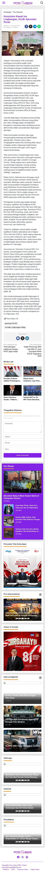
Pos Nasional (7, 27)
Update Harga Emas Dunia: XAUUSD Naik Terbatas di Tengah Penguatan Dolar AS (22, 614)
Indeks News (34, 869)
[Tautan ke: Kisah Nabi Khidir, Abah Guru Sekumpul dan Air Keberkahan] (9, 509)
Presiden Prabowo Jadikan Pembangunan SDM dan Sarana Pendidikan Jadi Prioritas (12, 380)
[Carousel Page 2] (19, 618)
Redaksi (6, 869)
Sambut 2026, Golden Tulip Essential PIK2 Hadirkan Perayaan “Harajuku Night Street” (28, 518)
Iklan (13, 869)
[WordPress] (27, 338)
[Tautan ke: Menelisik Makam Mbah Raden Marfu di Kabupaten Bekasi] (22, 482)
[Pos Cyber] (23, 3)
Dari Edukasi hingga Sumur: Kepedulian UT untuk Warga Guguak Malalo (22, 837)
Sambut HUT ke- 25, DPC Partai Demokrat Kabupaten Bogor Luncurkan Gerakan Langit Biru (31, 398)
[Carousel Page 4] (25, 618)
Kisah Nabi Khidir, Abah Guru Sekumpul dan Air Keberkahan (26, 507)
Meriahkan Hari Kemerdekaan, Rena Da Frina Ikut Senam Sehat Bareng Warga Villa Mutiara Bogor (21, 776)
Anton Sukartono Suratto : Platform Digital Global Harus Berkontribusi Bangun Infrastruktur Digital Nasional (12, 398)
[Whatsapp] (39, 26)
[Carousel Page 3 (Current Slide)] (22, 618)
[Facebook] (18, 338)
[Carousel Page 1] (17, 618)
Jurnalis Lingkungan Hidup (15, 327)
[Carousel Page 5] (28, 618)
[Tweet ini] (30, 26)
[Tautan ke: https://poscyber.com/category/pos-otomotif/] (40, 677)
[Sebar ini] (26, 26)
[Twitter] (22, 338)
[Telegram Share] (35, 26)
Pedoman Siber (22, 869)
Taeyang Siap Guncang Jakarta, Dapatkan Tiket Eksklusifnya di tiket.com (27, 530)
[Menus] (4, 3)
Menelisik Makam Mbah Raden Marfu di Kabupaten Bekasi (21, 497)
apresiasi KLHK (11, 323)
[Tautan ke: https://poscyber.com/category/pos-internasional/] (40, 594)
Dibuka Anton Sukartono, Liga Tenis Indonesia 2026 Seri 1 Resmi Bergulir (31, 380)
